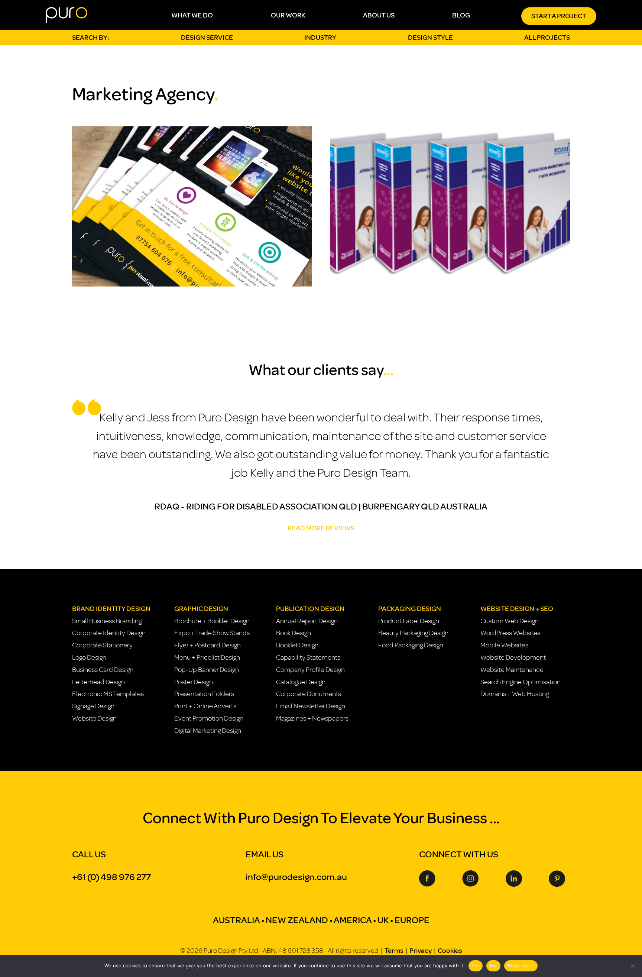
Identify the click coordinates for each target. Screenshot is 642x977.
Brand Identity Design (111, 608)
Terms (394, 950)
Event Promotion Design (208, 718)
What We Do (192, 15)
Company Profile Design (310, 669)
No (493, 965)
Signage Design (93, 706)
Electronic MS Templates (108, 693)
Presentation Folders (204, 693)
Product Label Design (408, 621)
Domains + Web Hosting (514, 693)
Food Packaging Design (410, 645)
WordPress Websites (510, 632)
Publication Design (310, 608)
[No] (632, 966)
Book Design (293, 632)
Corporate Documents (308, 693)
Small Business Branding (107, 621)
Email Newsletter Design (310, 706)
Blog (461, 15)
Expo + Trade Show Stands (212, 632)
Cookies (450, 950)
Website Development (513, 657)
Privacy (420, 950)
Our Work (288, 15)
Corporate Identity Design (109, 632)
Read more (521, 965)
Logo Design (89, 657)
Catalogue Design (300, 681)
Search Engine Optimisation (520, 681)
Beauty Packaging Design (413, 632)
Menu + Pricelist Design (207, 657)
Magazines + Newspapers (312, 718)
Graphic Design (201, 608)
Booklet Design (297, 645)
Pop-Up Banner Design (206, 669)
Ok (475, 965)
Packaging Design (409, 608)
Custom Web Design (509, 621)
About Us (379, 15)
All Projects (547, 37)
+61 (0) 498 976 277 (111, 877)
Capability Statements (308, 657)
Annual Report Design (307, 621)
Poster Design (193, 681)
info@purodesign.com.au (296, 877)
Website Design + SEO (516, 608)
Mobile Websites (504, 645)
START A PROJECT (558, 16)
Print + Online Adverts (205, 706)
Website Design (94, 718)
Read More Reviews (321, 528)
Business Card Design (102, 669)
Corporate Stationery (102, 645)
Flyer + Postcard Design (207, 645)
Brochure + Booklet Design (212, 621)
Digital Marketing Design (207, 730)
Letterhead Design (98, 681)
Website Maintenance (512, 669)
